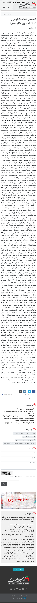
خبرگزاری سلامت (18, 5)
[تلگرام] (23, 589)
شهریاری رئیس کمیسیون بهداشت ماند (23, 409)
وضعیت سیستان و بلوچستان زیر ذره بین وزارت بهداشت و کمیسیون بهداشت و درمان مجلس (18, 419)
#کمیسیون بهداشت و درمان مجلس (25, 440)
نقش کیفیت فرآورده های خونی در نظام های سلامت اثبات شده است (18, 412)
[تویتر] (17, 589)
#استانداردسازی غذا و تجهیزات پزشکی (24, 434)
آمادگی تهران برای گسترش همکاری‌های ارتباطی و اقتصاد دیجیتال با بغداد (18, 536)
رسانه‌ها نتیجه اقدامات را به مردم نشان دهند (22, 524)
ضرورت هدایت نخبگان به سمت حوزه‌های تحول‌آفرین (19, 553)
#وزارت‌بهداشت (8, 443)
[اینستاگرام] (20, 589)
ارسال (3, 484)
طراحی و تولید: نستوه (18, 598)
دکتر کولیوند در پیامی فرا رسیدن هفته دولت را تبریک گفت (18, 559)
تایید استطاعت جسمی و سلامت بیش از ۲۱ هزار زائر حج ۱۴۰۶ (18, 544)
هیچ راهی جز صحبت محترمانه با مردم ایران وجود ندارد (19, 556)
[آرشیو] (11, 589)
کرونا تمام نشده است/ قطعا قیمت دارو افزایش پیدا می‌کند (18, 416)
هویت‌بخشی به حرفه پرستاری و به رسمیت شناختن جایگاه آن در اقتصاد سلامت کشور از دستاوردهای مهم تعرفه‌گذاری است (18, 519)
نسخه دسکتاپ (18, 570)
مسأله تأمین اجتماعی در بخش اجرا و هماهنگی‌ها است (19, 550)
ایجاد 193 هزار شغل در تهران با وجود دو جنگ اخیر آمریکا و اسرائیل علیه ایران (18, 540)
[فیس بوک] (26, 589)
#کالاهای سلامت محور (29, 437)
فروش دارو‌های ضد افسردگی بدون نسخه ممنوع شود (19, 423)
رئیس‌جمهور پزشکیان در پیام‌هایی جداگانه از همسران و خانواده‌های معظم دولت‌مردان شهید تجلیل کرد (19, 531)
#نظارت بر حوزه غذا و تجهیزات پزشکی (24, 443)
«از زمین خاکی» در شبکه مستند (25, 561)
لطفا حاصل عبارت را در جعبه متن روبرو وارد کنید (23, 476)
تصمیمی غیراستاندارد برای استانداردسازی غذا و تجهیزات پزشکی (22, 23)
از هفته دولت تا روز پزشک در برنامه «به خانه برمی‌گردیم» (18, 547)
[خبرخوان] (14, 589)
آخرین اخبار (29, 513)
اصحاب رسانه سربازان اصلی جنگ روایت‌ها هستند (20, 527)
